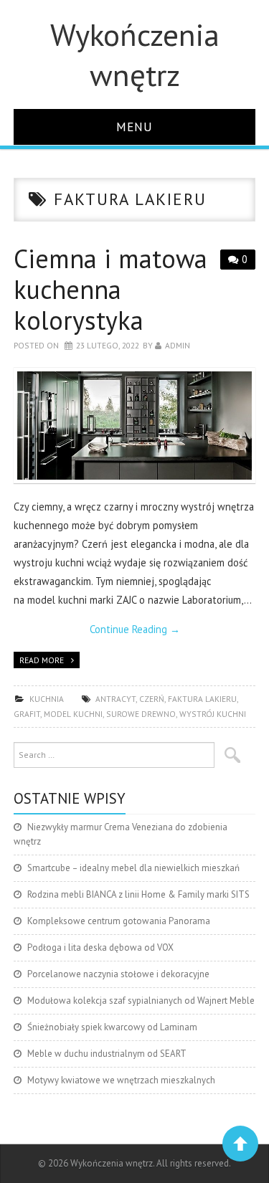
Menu (134, 126)
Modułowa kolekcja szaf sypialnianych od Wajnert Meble (141, 1000)
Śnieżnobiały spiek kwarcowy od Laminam (112, 1027)
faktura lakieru (202, 698)
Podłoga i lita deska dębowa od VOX (100, 947)
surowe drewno (141, 713)
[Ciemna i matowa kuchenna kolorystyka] (135, 425)
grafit (27, 713)
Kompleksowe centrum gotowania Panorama (118, 921)
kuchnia (46, 698)
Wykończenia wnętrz (135, 54)
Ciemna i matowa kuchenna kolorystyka (110, 289)
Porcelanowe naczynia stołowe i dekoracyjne (118, 974)
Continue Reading (135, 629)
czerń (151, 698)
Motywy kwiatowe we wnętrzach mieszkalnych (121, 1080)
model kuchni (73, 713)
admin (177, 345)
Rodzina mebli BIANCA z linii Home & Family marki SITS (138, 894)
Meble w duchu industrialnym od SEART (107, 1053)
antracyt (115, 698)
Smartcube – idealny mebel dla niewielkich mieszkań (133, 868)
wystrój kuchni (212, 713)
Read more (41, 660)
